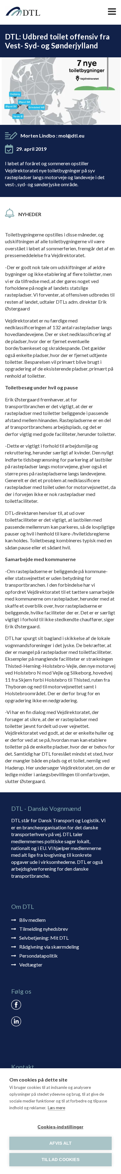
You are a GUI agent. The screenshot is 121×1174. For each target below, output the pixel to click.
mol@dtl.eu (71, 135)
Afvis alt (60, 1143)
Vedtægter (31, 964)
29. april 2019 (31, 149)
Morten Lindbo (52, 135)
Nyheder (29, 214)
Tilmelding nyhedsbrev (43, 929)
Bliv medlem (32, 920)
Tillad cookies (60, 1159)
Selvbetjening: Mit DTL (44, 938)
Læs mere (56, 1107)
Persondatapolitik (38, 955)
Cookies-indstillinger (60, 1127)
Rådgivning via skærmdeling (49, 947)
